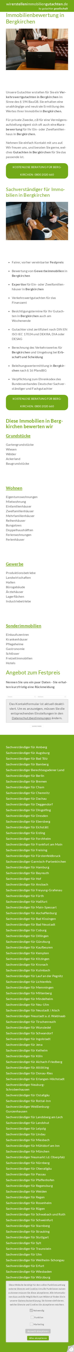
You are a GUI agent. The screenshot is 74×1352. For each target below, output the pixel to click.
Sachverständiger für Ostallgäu (28, 1095)
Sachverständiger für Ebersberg (28, 821)
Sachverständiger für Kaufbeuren (29, 947)
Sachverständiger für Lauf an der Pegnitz (34, 976)
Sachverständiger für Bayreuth (27, 873)
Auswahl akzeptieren (38, 1331)
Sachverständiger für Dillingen (27, 936)
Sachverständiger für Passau (26, 1174)
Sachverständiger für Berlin (25, 775)
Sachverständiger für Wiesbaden (29, 1271)
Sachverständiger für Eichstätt (27, 827)
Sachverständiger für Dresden (27, 815)
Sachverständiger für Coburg (26, 930)
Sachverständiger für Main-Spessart (31, 907)
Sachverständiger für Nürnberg (28, 1163)
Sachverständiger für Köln (24, 1056)
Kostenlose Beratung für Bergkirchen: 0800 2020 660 (37, 170)
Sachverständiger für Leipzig (26, 1128)
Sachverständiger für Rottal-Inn (28, 1101)
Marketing (39, 1324)
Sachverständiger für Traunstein (28, 1248)
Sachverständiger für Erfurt (25, 1266)
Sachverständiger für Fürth (25, 896)
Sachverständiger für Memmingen (30, 987)
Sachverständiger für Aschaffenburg (31, 913)
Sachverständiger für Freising (26, 850)
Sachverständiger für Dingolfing (28, 810)
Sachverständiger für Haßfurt (26, 901)
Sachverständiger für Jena (24, 1044)
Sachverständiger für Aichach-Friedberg (34, 1062)
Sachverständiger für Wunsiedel (28, 1027)
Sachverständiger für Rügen (25, 1208)
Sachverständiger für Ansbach (27, 884)
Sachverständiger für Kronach (27, 964)
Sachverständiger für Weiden (26, 1191)
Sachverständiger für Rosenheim (29, 1203)
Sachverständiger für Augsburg (28, 753)
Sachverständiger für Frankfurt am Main (34, 844)
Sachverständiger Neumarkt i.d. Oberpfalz (35, 1157)
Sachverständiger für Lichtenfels (28, 981)
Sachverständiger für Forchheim (28, 838)
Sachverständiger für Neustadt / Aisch (33, 1010)
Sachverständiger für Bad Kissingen (31, 918)
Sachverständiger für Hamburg (27, 867)
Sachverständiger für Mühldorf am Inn (33, 1145)
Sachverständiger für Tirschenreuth (31, 1021)
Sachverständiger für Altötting (27, 1067)
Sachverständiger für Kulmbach (28, 970)
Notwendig (38, 1310)
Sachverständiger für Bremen (26, 781)
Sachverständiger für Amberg (26, 747)
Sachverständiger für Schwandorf (29, 1033)
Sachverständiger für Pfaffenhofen (30, 1180)
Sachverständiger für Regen (25, 1197)
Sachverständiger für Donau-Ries (29, 1073)
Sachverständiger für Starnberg (28, 1225)
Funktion (38, 1317)
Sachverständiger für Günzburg (28, 941)
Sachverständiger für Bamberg (27, 764)
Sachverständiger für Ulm (24, 1254)
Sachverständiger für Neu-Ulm (27, 1004)
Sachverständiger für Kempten (27, 953)
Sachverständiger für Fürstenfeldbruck (33, 856)
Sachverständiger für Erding (25, 833)
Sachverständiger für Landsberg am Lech (34, 1117)
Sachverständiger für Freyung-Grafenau (34, 890)
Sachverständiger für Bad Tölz (27, 758)
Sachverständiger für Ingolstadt (28, 1039)
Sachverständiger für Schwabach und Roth (35, 1214)
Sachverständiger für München (27, 1151)
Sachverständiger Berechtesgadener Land (35, 770)
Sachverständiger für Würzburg (28, 1277)
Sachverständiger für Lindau (26, 1134)
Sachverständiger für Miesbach (28, 1140)
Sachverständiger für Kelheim (27, 1050)
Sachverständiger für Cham (25, 787)
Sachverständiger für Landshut (27, 1122)
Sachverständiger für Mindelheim (29, 999)
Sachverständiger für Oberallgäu (29, 1168)
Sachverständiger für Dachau (26, 798)
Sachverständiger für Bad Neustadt (30, 924)
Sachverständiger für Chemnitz (28, 793)
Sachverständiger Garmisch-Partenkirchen (36, 861)
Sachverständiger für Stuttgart (27, 1237)
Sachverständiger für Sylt (23, 1243)
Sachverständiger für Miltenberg (29, 993)
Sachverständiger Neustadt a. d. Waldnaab (36, 1016)
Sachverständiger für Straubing (28, 1231)
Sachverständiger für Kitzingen (28, 959)
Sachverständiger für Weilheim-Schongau (35, 1260)
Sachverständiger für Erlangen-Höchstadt (35, 1079)
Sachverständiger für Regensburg (29, 1185)
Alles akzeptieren (38, 1338)
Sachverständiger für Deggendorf (29, 804)
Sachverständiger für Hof (23, 878)
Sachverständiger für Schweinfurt (29, 1220)
